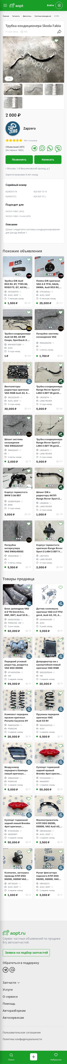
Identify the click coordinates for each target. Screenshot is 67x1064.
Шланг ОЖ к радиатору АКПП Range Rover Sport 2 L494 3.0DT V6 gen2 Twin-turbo (48, 495)
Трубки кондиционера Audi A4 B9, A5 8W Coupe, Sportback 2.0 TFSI (17, 337)
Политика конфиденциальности (22, 1039)
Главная (6, 16)
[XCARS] (60, 328)
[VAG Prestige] (29, 328)
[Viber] (58, 148)
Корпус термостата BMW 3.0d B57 (16, 494)
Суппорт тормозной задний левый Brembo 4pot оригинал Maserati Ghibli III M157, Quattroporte (17, 823)
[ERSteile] (29, 487)
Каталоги (16, 16)
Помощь (9, 1004)
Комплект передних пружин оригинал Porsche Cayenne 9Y (16, 717)
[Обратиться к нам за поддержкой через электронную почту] (12, 970)
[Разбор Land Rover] (60, 381)
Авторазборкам (14, 1011)
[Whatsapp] (50, 148)
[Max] (42, 148)
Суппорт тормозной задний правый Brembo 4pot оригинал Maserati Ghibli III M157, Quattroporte (49, 770)
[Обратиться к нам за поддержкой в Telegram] (5, 970)
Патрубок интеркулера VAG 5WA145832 (13, 548)
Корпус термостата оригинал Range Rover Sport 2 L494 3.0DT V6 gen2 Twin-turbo (49, 548)
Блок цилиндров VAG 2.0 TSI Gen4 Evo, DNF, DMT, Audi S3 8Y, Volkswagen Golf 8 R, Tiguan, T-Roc (16, 612)
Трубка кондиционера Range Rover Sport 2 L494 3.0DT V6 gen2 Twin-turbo (49, 390)
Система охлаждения (43, 16)
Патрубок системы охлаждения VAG (47, 335)
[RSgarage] (29, 276)
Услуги (8, 990)
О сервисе (10, 997)
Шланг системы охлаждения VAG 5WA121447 (13, 442)
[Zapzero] (29, 381)
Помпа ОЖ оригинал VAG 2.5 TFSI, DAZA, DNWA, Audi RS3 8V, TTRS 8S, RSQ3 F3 (48, 284)
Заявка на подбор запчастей (26, 953)
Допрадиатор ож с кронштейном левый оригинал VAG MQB (48, 664)
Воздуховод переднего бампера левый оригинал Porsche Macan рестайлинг (16, 770)
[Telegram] (34, 148)
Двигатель (27, 16)
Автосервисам (13, 1018)
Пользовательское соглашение (22, 1032)
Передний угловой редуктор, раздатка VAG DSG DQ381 (16, 664)
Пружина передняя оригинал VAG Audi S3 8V (47, 717)
